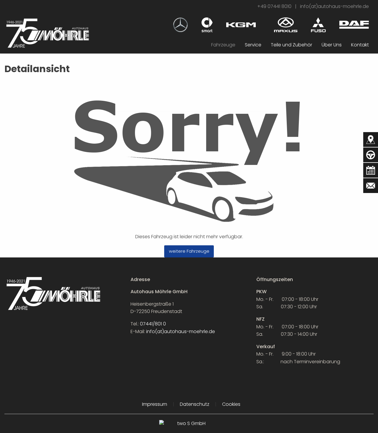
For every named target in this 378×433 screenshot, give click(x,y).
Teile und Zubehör (291, 44)
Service (253, 44)
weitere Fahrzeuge (189, 251)
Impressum (154, 404)
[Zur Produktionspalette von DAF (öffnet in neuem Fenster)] (354, 24)
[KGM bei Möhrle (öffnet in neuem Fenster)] (240, 22)
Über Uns (332, 44)
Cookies (231, 404)
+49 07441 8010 (274, 6)
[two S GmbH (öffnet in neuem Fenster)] (189, 426)
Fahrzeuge (223, 44)
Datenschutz (194, 404)
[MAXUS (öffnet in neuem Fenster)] (285, 24)
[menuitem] (223, 45)
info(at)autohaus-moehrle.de (334, 6)
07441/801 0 (153, 323)
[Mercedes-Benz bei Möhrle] (180, 24)
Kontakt (360, 44)
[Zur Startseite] (47, 32)
